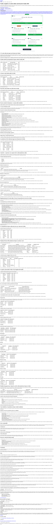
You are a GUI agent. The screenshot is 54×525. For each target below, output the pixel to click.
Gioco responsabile (41, 13)
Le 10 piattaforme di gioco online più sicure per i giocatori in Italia (18, 12)
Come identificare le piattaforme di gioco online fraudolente (31, 13)
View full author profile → (3, 497)
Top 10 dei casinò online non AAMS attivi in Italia (44, 11)
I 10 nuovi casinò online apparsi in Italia (33, 11)
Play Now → (19, 34)
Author (1, 1)
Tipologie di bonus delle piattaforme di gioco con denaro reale (34, 12)
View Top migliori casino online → (4, 7)
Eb (1, 0)
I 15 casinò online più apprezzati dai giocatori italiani (6, 11)
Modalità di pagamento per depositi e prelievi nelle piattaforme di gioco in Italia (14, 13)
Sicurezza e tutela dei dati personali (48, 13)
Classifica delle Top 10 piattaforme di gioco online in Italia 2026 (20, 11)
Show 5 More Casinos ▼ (27, 49)
